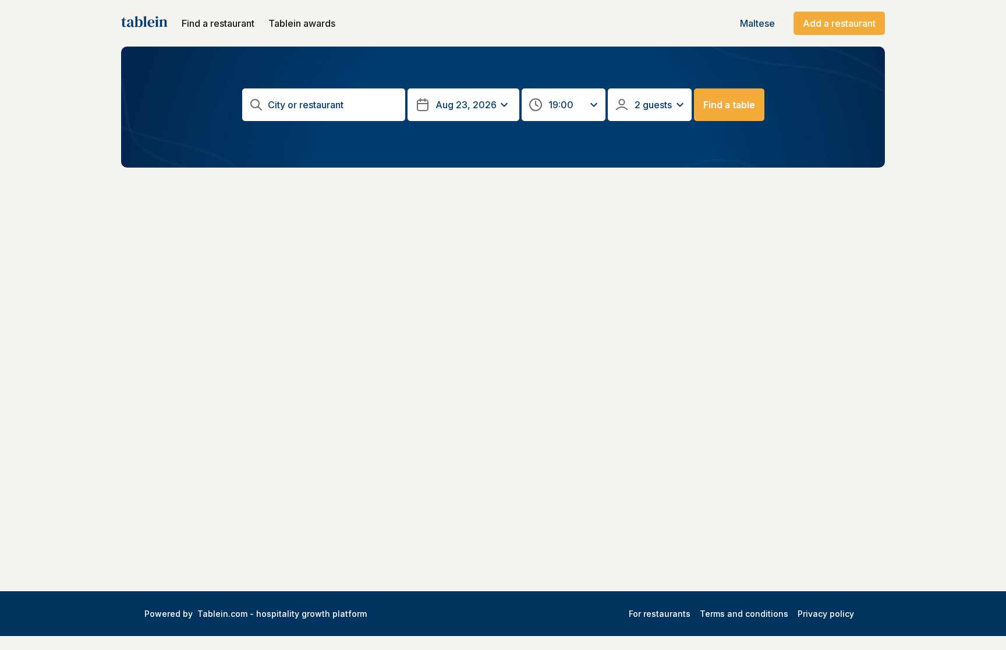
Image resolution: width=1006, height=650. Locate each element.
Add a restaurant (839, 23)
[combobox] (325, 105)
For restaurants (659, 614)
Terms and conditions (744, 614)
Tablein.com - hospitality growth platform (282, 614)
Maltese (757, 23)
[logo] (144, 23)
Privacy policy (826, 614)
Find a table (729, 105)
